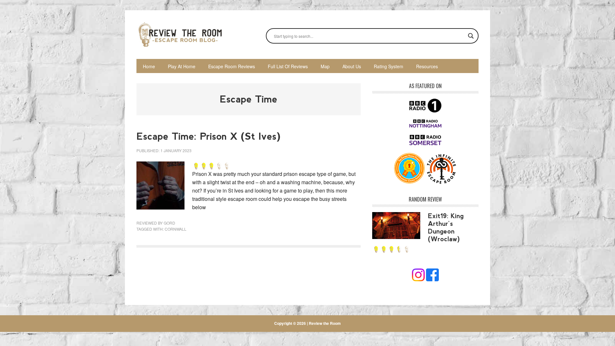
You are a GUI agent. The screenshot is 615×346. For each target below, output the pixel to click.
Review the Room (179, 34)
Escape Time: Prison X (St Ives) (208, 136)
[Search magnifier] (470, 35)
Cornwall (175, 229)
